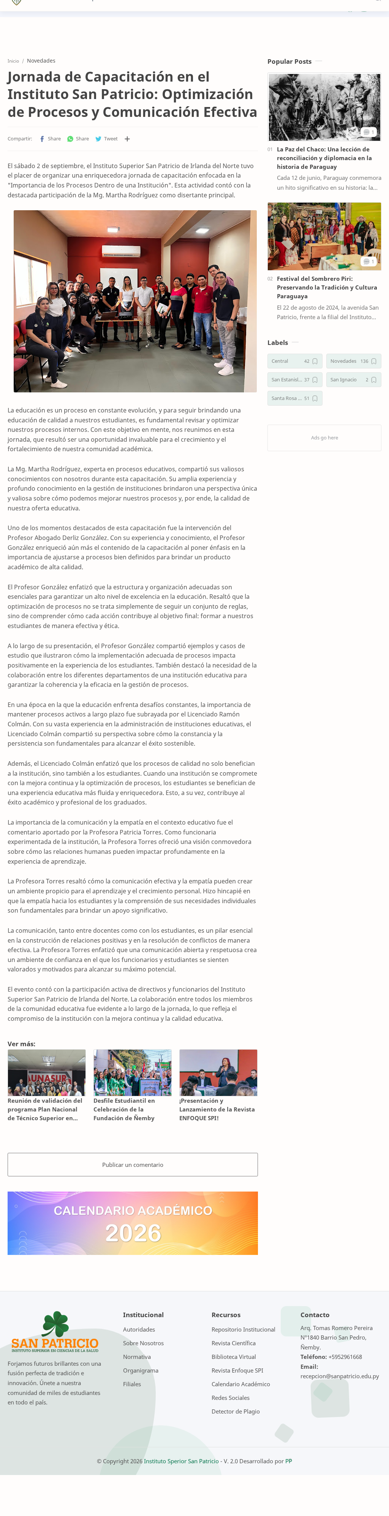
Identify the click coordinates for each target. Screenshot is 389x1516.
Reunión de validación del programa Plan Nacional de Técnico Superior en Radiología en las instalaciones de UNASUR (45, 1109)
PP (288, 1461)
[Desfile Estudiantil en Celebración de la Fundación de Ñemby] (132, 1073)
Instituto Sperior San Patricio (181, 1461)
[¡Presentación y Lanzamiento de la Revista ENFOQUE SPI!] (218, 1073)
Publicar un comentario (132, 1164)
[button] (50, 139)
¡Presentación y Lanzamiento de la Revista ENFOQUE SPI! (217, 1109)
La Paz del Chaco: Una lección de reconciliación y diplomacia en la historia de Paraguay (324, 157)
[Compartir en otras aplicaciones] (127, 138)
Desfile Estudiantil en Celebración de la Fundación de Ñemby (124, 1109)
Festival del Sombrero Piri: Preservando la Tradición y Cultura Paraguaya (327, 287)
